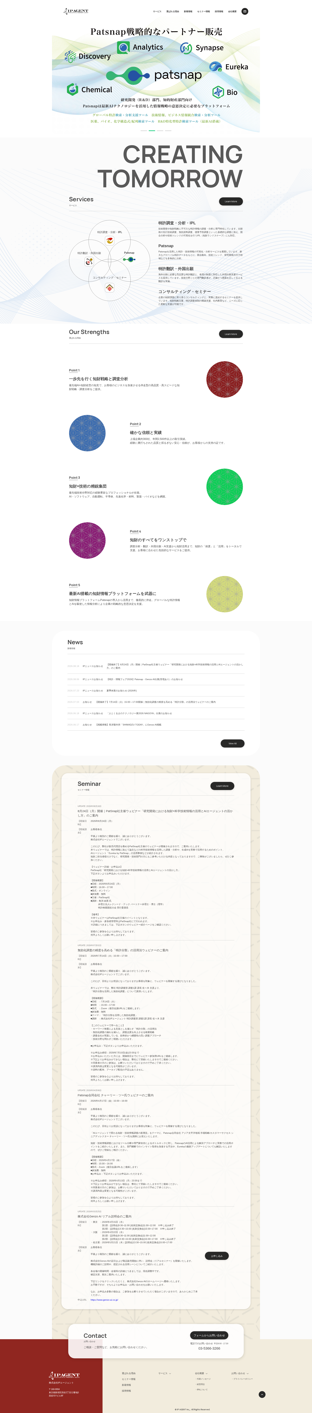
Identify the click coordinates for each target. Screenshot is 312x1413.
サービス (157, 11)
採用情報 (219, 11)
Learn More (231, 201)
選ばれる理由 (172, 11)
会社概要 (232, 11)
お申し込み (217, 1255)
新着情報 (188, 11)
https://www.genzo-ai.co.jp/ (104, 1299)
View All (233, 743)
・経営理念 (200, 1384)
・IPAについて (201, 1390)
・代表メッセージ (203, 1379)
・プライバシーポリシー (242, 1379)
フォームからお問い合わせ (209, 1335)
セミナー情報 (203, 11)
